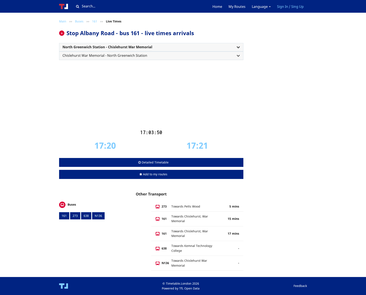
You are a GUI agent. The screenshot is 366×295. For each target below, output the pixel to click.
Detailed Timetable (155, 162)
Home (217, 6)
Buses (79, 21)
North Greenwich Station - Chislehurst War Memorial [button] (107, 47)
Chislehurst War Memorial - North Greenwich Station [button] (104, 55)
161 (94, 21)
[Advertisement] (151, 96)
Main (62, 21)
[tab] (151, 47)
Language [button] (260, 6)
